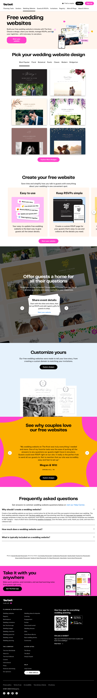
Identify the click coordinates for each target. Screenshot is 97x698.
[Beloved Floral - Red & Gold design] (67, 82)
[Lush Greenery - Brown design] (29, 112)
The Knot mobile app (36, 515)
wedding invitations (44, 519)
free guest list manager (74, 515)
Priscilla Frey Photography (83, 555)
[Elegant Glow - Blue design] (67, 141)
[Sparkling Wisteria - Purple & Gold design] (67, 112)
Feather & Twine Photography (39, 558)
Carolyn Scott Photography (74, 558)
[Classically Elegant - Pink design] (29, 141)
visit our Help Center (75, 505)
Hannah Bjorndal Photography (19, 555)
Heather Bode (71, 555)
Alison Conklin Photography (22, 558)
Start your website (44, 312)
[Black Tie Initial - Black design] (29, 82)
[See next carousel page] (94, 212)
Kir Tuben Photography (53, 558)
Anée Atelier (63, 558)
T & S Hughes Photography (45, 555)
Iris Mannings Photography (60, 555)
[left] (10, 453)
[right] (87, 453)
